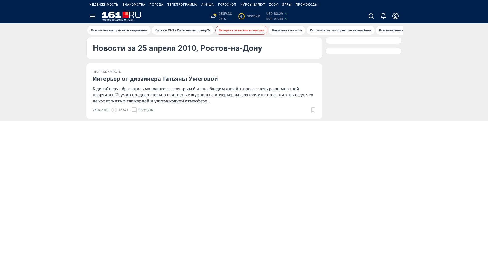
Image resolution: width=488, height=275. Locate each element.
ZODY (273, 4)
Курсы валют (252, 4)
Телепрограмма (182, 4)
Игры (287, 4)
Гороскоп (227, 4)
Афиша (207, 4)
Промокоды (307, 4)
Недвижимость (103, 4)
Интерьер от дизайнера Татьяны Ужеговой (155, 78)
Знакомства (134, 4)
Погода (156, 4)
